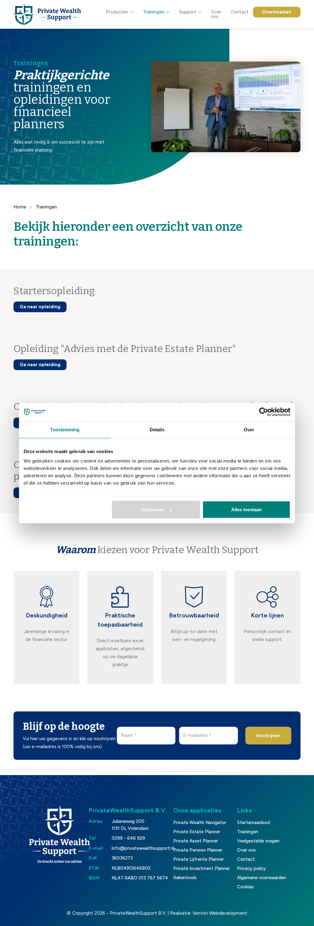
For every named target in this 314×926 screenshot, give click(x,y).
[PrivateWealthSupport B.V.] (47, 14)
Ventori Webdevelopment (220, 913)
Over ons (216, 14)
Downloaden (276, 12)
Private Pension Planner (197, 850)
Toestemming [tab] (64, 429)
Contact (239, 12)
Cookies (245, 887)
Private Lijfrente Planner (198, 859)
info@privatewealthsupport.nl (143, 848)
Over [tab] (249, 429)
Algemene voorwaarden (261, 877)
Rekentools (185, 877)
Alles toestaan (246, 509)
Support (187, 12)
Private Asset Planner (195, 841)
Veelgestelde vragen (258, 841)
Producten (117, 12)
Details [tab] (157, 429)
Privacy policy (251, 868)
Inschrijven (268, 735)
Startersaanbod (253, 822)
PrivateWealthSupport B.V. (138, 913)
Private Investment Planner (201, 868)
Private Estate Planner (196, 831)
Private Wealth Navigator (199, 822)
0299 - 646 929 (128, 838)
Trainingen (153, 12)
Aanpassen (153, 509)
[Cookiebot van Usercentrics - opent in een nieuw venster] (263, 411)
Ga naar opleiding (40, 306)
